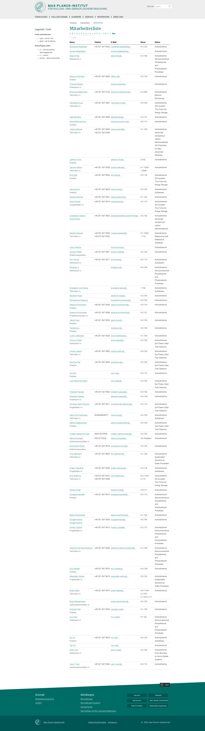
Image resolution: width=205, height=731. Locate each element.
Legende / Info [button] (43, 29)
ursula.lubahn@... (118, 351)
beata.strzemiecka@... (120, 515)
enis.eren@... (116, 175)
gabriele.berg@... (118, 117)
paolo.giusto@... (118, 201)
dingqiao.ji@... (117, 267)
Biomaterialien (87, 699)
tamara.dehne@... (118, 167)
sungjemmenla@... (119, 519)
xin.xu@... (115, 637)
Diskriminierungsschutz (158, 706)
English (150, 6)
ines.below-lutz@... (119, 103)
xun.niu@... (115, 373)
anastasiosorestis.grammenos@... (125, 216)
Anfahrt (38, 703)
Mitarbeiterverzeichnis (44, 699)
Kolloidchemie (86, 707)
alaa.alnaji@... (117, 56)
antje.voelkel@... (118, 590)
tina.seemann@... (118, 454)
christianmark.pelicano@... (122, 404)
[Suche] (169, 6)
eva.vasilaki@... (117, 569)
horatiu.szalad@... (118, 527)
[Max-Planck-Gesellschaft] (39, 722)
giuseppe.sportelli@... (120, 494)
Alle (113, 33)
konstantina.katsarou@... (121, 300)
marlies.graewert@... (119, 233)
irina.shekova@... (118, 476)
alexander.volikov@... (120, 576)
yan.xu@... (115, 645)
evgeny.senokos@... (119, 468)
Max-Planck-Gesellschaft (159, 700)
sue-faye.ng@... (117, 362)
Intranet (137, 695)
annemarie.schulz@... (120, 446)
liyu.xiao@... (116, 617)
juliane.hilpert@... (118, 252)
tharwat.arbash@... (119, 84)
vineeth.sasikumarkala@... (122, 434)
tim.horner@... (117, 259)
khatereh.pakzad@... (119, 392)
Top (167, 685)
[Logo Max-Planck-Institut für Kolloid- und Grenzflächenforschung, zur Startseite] (79, 7)
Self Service (137, 700)
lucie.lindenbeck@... (119, 336)
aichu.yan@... (116, 650)
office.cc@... (116, 76)
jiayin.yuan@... (117, 664)
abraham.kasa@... (118, 296)
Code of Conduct (137, 706)
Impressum (112, 722)
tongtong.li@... (117, 328)
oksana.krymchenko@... (121, 312)
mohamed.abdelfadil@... (121, 47)
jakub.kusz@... (117, 320)
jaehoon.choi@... (118, 159)
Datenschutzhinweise (97, 722)
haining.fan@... (117, 189)
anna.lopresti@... (118, 340)
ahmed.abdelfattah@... (120, 51)
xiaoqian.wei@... (118, 609)
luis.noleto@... (117, 381)
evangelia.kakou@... (119, 288)
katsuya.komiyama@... (120, 305)
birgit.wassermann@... (120, 601)
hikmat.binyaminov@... (120, 121)
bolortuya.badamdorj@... (121, 92)
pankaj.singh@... (118, 490)
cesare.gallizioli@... (119, 197)
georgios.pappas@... (119, 396)
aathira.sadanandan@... (121, 423)
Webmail (158, 695)
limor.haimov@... (118, 247)
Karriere (76, 17)
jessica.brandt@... (118, 129)
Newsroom (103, 17)
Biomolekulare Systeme (90, 703)
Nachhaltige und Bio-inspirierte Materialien (98, 711)
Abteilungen (87, 694)
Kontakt (40, 694)
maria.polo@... (117, 415)
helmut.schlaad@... (119, 438)
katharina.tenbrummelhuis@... (123, 548)
